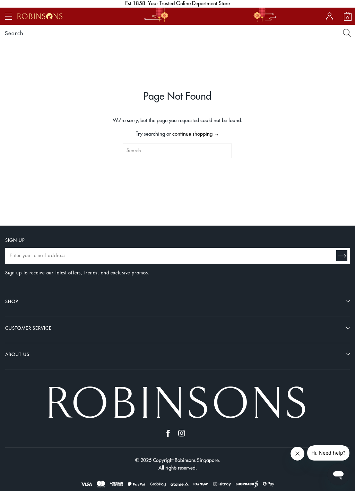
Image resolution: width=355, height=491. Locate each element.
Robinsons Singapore (197, 460)
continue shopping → (195, 134)
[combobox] (177, 151)
